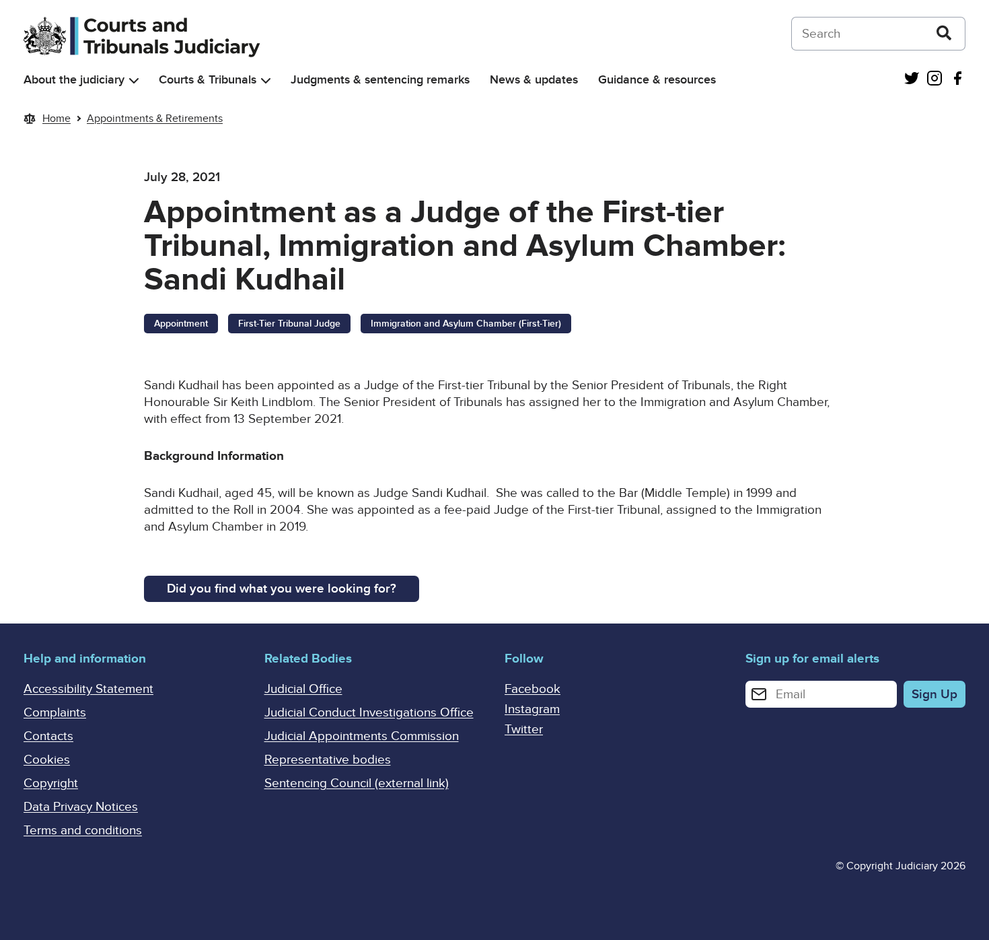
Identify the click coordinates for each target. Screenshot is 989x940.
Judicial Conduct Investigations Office (369, 712)
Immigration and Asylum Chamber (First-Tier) (466, 323)
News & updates (534, 80)
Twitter (524, 729)
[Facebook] (957, 80)
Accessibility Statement (88, 689)
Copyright (51, 783)
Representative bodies (327, 760)
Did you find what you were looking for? (281, 589)
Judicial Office (303, 689)
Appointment (181, 323)
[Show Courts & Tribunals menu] (265, 80)
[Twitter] (912, 80)
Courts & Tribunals (207, 80)
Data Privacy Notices (81, 807)
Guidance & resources (657, 80)
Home (56, 118)
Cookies (47, 760)
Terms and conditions (83, 830)
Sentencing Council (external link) (356, 783)
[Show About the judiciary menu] (134, 80)
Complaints (55, 712)
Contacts (48, 736)
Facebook (532, 689)
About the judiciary (74, 80)
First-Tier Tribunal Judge (289, 323)
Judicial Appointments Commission (361, 736)
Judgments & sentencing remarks (380, 80)
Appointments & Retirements (155, 118)
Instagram (532, 709)
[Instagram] (934, 80)
